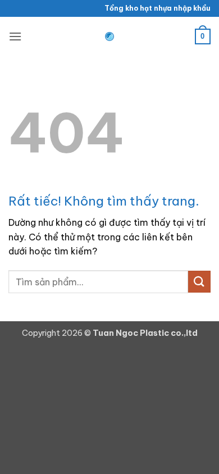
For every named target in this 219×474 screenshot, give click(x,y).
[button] (15, 36)
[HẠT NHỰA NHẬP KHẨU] (109, 36)
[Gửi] (199, 282)
